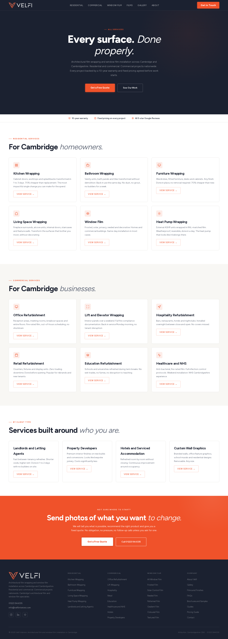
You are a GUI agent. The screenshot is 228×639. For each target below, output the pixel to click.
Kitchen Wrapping (76, 579)
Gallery (142, 5)
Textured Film (153, 617)
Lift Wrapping (113, 585)
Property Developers (116, 617)
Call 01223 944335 (131, 541)
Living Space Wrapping (78, 596)
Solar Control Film (155, 590)
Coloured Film (153, 612)
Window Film (114, 5)
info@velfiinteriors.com (20, 607)
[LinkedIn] (18, 614)
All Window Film (154, 579)
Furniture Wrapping (76, 590)
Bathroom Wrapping (76, 585)
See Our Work (130, 87)
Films (130, 5)
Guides (190, 607)
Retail (109, 596)
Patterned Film (153, 601)
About (155, 5)
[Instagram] (11, 614)
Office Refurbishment (117, 579)
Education (112, 601)
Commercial (95, 5)
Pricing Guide (193, 612)
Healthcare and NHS (116, 607)
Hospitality (112, 590)
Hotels (110, 612)
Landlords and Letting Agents (80, 607)
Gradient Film (153, 607)
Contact (190, 617)
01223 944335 (15, 603)
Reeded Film (152, 596)
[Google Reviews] (25, 614)
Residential (76, 5)
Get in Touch (208, 5)
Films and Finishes (195, 590)
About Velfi (192, 579)
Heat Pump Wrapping (77, 601)
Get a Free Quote (100, 87)
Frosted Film (152, 585)
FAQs (189, 596)
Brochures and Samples (197, 601)
